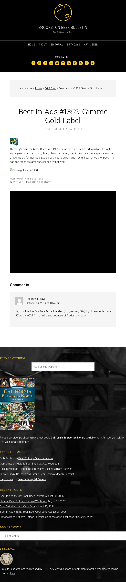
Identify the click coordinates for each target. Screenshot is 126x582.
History (46, 182)
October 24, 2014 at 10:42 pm (43, 303)
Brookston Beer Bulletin (63, 27)
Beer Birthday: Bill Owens (32, 479)
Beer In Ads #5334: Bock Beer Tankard (22, 496)
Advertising (33, 182)
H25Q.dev (48, 569)
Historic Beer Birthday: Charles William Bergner (45, 468)
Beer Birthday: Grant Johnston (35, 458)
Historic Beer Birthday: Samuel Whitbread (23, 501)
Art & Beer (31, 178)
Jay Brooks (6, 479)
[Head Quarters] (6, 564)
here (12, 573)
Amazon (107, 437)
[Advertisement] (63, 232)
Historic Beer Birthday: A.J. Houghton (38, 463)
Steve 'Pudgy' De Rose (13, 474)
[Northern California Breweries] (17, 429)
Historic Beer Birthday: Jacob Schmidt (52, 474)
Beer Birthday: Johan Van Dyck (17, 506)
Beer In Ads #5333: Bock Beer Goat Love (23, 511)
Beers (42, 178)
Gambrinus (6, 463)
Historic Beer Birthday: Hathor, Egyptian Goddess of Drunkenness (37, 517)
